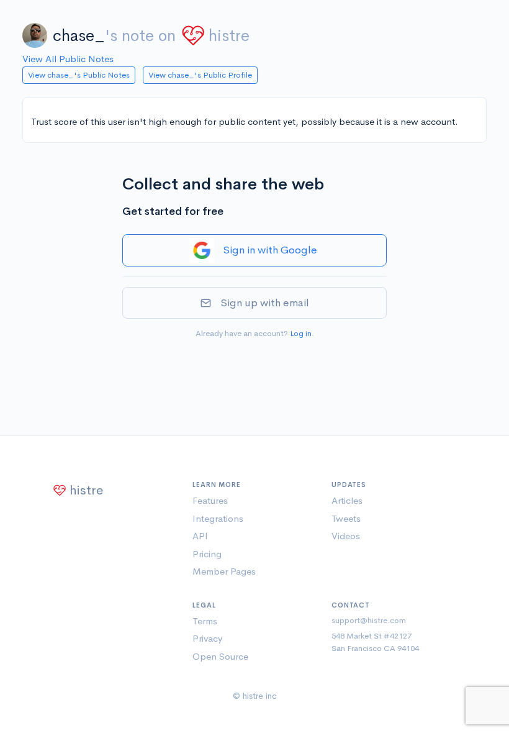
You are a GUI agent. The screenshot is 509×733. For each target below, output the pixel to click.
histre (229, 35)
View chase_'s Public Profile (200, 75)
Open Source (220, 656)
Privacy (207, 638)
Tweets (346, 518)
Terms (204, 621)
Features (210, 500)
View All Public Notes (68, 59)
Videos (345, 536)
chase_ (79, 35)
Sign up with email (264, 302)
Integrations (217, 518)
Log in (301, 333)
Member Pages (224, 571)
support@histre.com (368, 620)
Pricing (207, 554)
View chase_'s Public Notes (79, 75)
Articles (347, 500)
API (200, 536)
